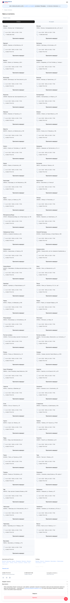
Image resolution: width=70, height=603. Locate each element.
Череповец (4, 564)
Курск (8, 562)
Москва (4, 561)
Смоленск (21, 562)
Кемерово (48, 561)
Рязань (16, 562)
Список (19, 21)
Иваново (29, 561)
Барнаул (38, 561)
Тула (29, 562)
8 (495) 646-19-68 (28, 572)
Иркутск (42, 561)
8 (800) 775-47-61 (9, 51)
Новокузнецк (60, 561)
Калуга (4, 562)
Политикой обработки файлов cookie (33, 588)
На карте (51, 21)
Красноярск (54, 561)
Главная (5, 9)
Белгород (9, 561)
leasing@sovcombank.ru (52, 572)
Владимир (19, 561)
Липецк (12, 562)
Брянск (14, 561)
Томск (44, 562)
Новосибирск (39, 562)
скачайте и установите (29, 6)
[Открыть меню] (67, 2)
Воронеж (24, 561)
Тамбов (26, 562)
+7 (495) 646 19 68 (9, 34)
